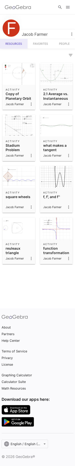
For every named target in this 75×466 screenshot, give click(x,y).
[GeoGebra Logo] (18, 7)
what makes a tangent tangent (55, 150)
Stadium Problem (13, 147)
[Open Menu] (67, 7)
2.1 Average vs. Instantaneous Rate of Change (56, 98)
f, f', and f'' (51, 197)
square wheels (18, 197)
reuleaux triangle (13, 250)
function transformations (57, 250)
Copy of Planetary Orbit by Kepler (18, 98)
